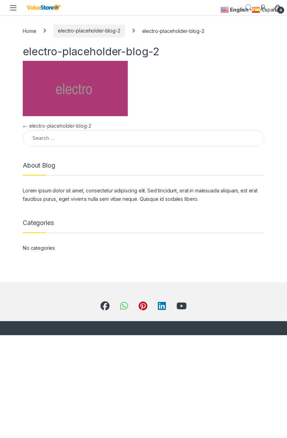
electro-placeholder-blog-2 (89, 31)
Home (29, 31)
